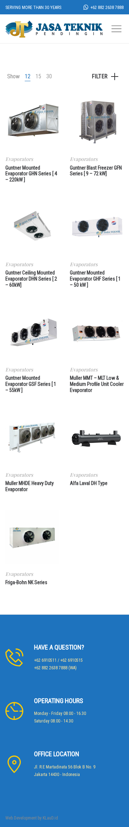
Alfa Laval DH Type (89, 483)
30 (49, 76)
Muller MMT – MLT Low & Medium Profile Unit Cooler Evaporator (97, 384)
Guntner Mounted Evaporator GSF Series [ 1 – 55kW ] (30, 384)
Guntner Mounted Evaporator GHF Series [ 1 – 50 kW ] (95, 279)
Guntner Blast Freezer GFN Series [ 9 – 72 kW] (96, 171)
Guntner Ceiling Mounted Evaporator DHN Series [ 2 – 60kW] (31, 279)
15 (38, 76)
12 (27, 76)
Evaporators (19, 159)
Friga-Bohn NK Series (26, 582)
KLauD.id (50, 818)
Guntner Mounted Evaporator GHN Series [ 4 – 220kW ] (31, 174)
